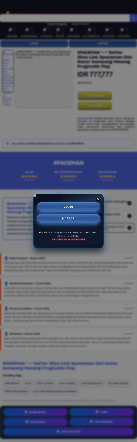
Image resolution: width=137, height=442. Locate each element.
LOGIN (68, 206)
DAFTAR (68, 218)
